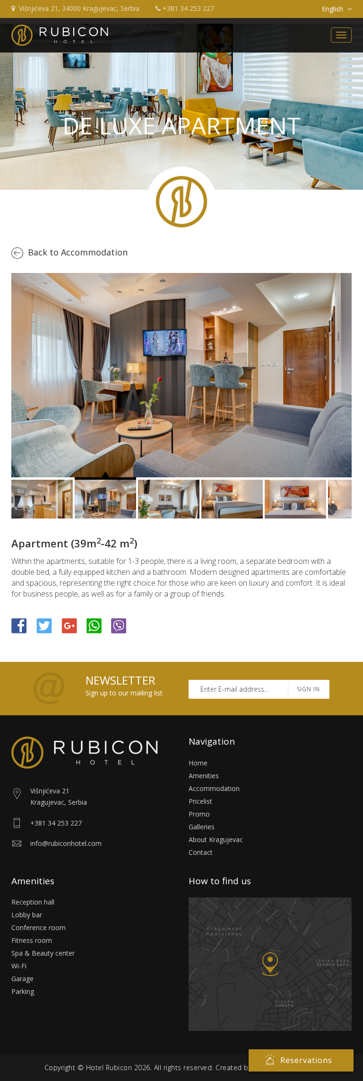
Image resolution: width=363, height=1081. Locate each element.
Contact (201, 852)
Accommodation (214, 788)
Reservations (306, 1060)
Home (198, 762)
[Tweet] (44, 625)
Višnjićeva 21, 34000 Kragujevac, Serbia (79, 8)
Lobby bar (26, 914)
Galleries (202, 826)
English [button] (332, 8)
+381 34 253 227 (188, 8)
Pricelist (200, 801)
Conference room (38, 927)
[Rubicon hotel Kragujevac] (59, 35)
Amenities (204, 775)
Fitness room (31, 940)
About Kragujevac (216, 839)
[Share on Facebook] (19, 625)
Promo (199, 813)
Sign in (308, 689)
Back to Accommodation (78, 252)
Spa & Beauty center (43, 953)
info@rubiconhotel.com (66, 843)
